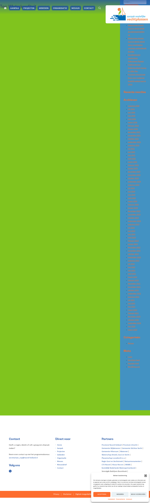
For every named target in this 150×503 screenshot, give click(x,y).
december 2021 (134, 284)
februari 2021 (133, 313)
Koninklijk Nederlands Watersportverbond (118, 468)
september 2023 (134, 221)
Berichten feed (134, 360)
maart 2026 (132, 122)
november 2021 (134, 287)
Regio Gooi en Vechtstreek (112, 461)
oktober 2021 (133, 290)
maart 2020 (132, 330)
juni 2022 (131, 267)
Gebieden (44, 8)
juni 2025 (131, 152)
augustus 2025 (133, 145)
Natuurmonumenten (133, 461)
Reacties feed (133, 364)
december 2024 (134, 172)
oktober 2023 (133, 218)
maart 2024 (132, 201)
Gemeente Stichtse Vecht (132, 448)
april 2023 (132, 238)
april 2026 (132, 119)
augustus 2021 (133, 297)
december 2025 (134, 132)
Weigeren (120, 494)
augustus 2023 (133, 224)
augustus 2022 (133, 261)
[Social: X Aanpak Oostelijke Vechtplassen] (10, 471)
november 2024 (134, 175)
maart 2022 (132, 277)
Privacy (56, 494)
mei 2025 (131, 155)
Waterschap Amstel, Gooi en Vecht (115, 455)
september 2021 (134, 294)
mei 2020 (131, 327)
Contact (89, 8)
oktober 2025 (133, 139)
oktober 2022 (133, 254)
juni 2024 (131, 192)
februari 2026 (133, 126)
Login (130, 357)
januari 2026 (133, 129)
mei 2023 (131, 234)
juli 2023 (131, 228)
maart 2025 (132, 162)
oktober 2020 (133, 320)
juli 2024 (131, 188)
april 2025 (132, 159)
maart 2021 (132, 310)
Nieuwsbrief (62, 465)
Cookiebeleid (111, 499)
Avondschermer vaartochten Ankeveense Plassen (136, 58)
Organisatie (60, 8)
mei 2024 (131, 195)
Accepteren (102, 494)
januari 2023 (133, 244)
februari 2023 (133, 241)
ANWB (127, 465)
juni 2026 (131, 113)
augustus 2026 (133, 106)
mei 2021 (131, 307)
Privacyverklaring (120, 499)
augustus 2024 (133, 185)
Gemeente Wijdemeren (111, 448)
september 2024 (134, 182)
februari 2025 (133, 165)
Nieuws (76, 8)
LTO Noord (106, 465)
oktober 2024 (133, 178)
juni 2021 (131, 304)
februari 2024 (133, 205)
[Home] (5, 8)
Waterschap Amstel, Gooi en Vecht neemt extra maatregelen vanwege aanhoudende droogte (137, 45)
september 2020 (134, 323)
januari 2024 (133, 208)
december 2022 (134, 247)
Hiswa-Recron (117, 465)
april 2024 (132, 198)
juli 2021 (131, 300)
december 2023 (134, 211)
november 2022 (134, 251)
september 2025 (134, 142)
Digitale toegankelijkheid (85, 494)
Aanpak (14, 8)
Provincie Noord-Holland (111, 445)
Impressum (129, 499)
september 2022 (134, 257)
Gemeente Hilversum (110, 451)
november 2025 (134, 136)
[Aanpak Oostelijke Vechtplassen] (128, 14)
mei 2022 (131, 271)
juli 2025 (131, 149)
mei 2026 (131, 116)
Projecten (28, 8)
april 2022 (132, 274)
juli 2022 (131, 264)
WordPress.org (134, 367)
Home (59, 445)
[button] (146, 476)
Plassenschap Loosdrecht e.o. (113, 458)
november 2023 (134, 215)
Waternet (124, 451)
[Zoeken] (99, 8)
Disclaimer (67, 494)
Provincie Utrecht (130, 445)
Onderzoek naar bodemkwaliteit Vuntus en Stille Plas (137, 68)
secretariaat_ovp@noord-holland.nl (23, 458)
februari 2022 (133, 280)
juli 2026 (131, 109)
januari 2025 (133, 168)
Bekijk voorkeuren (138, 494)
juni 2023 (131, 231)
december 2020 (134, 317)
